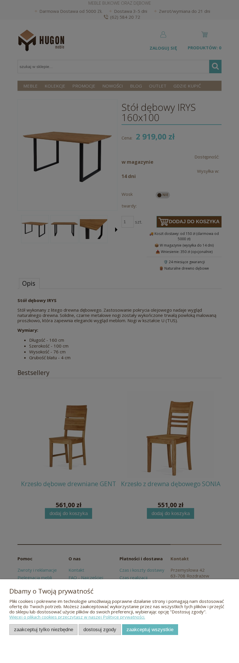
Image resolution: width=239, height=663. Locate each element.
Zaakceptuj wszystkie (149, 629)
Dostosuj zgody (99, 629)
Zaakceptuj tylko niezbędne (43, 629)
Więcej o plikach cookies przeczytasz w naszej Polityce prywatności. (77, 617)
